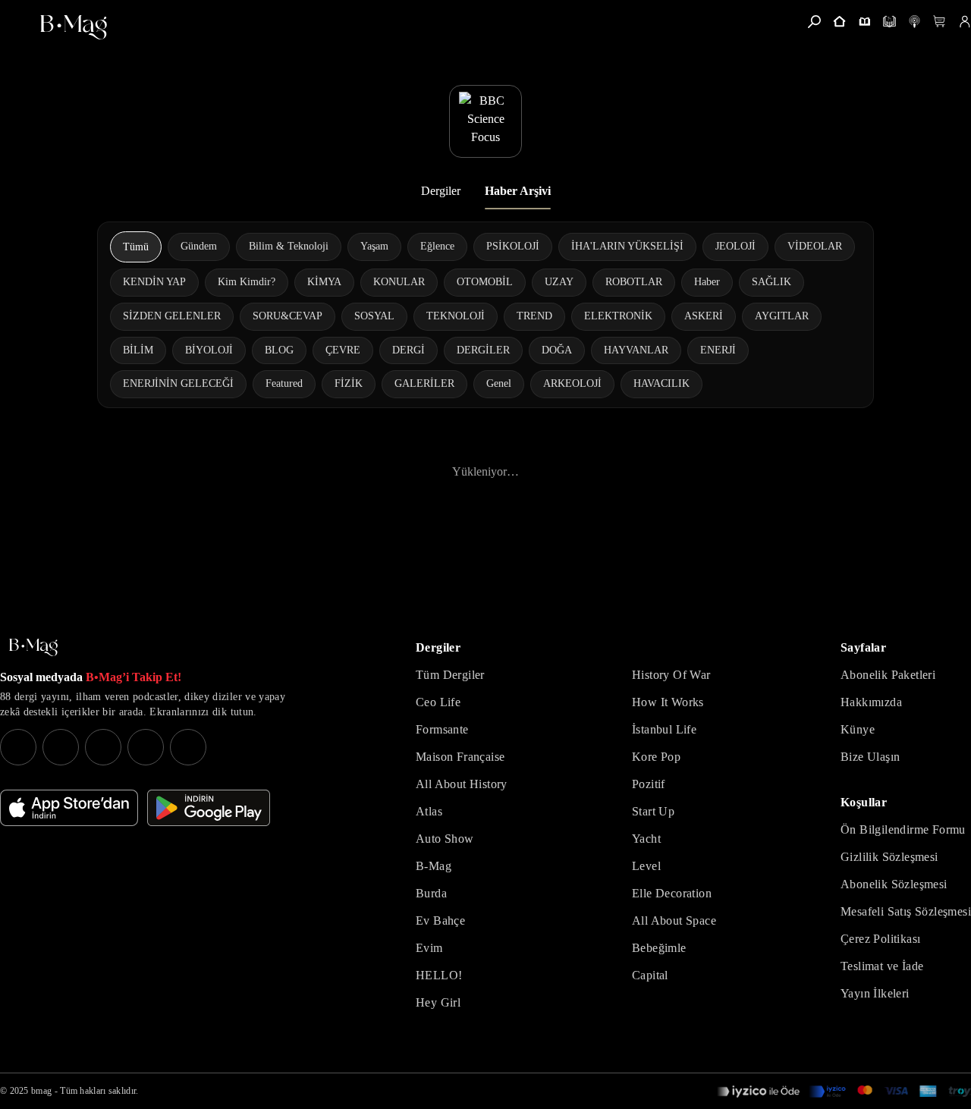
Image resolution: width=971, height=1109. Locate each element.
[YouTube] (60, 747)
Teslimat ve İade (882, 966)
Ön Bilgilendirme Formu (903, 829)
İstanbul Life (664, 729)
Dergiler (440, 190)
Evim (429, 947)
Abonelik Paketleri (888, 674)
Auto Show (445, 838)
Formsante (442, 729)
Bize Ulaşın (870, 756)
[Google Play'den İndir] (208, 808)
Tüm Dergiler (450, 674)
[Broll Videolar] (914, 21)
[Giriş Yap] (964, 21)
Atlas (429, 811)
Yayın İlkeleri (875, 993)
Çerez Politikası (880, 938)
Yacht (646, 838)
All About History (461, 784)
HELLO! (439, 975)
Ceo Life (438, 702)
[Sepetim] (939, 21)
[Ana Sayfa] (33, 647)
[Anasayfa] (839, 21)
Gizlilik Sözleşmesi (889, 856)
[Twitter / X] (103, 747)
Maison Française (460, 756)
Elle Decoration (672, 893)
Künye (858, 729)
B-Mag (433, 865)
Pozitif (648, 784)
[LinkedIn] (145, 747)
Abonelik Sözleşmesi (894, 884)
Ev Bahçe (440, 920)
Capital (650, 975)
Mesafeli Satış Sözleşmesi (906, 911)
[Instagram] (18, 747)
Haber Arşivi (518, 190)
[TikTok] (188, 747)
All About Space (674, 920)
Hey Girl (438, 1002)
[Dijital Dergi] (889, 21)
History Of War (671, 674)
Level (646, 865)
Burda (431, 893)
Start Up (653, 811)
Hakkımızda (871, 702)
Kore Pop (656, 756)
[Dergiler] (864, 21)
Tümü (136, 247)
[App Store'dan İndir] (69, 808)
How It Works (668, 702)
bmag (41, 1090)
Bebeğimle (659, 947)
